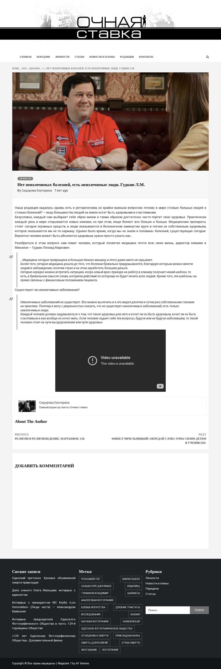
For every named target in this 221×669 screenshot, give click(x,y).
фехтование (89, 649)
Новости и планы (102, 57)
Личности (62, 57)
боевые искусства (93, 607)
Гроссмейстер (90, 579)
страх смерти (131, 642)
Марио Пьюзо (131, 579)
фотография (110, 649)
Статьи (79, 57)
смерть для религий (94, 642)
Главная (25, 57)
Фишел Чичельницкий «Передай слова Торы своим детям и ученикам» (159, 438)
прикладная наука (128, 635)
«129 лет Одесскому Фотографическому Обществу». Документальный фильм (43, 638)
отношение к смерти (94, 635)
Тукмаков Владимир (95, 593)
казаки (135, 614)
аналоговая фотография (97, 600)
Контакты (146, 57)
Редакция (127, 57)
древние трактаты (128, 607)
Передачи (43, 57)
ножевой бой (131, 621)
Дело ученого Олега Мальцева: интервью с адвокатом (43, 592)
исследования (90, 614)
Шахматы (133, 593)
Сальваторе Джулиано (96, 586)
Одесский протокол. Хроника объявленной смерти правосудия (43, 580)
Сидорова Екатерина (37, 190)
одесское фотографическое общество (106, 628)
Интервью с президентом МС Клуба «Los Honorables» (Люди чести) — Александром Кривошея (43, 607)
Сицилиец (133, 586)
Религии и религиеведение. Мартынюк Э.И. (50, 436)
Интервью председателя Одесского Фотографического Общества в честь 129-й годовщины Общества (43, 624)
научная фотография (94, 621)
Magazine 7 (64, 663)
